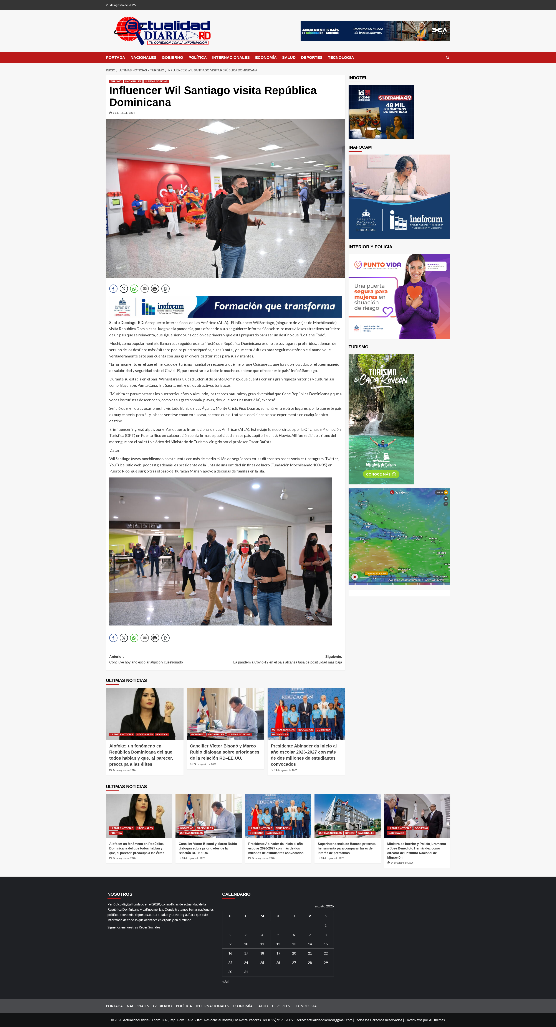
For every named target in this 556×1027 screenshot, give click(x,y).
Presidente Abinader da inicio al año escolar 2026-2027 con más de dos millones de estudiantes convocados (275, 848)
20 (294, 953)
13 (294, 944)
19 (278, 953)
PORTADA (115, 57)
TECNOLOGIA (341, 57)
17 (246, 953)
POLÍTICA (198, 57)
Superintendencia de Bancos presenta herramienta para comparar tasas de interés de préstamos (347, 848)
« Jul (225, 981)
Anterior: (146, 659)
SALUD (289, 57)
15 (326, 944)
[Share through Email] (145, 289)
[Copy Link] (165, 289)
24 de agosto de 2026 (124, 770)
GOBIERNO (172, 57)
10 (246, 944)
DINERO (350, 833)
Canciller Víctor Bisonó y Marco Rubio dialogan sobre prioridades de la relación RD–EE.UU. (224, 752)
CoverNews (413, 1020)
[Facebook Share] (113, 289)
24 (246, 962)
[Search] (447, 57)
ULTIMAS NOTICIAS (156, 81)
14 (310, 944)
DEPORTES (312, 57)
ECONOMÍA (266, 57)
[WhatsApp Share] (134, 289)
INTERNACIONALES (231, 57)
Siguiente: (287, 659)
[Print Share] (155, 289)
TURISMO (116, 81)
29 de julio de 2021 (124, 113)
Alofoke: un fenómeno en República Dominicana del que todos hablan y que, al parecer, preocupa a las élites (136, 848)
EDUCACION (305, 729)
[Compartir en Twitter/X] (124, 289)
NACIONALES (143, 57)
